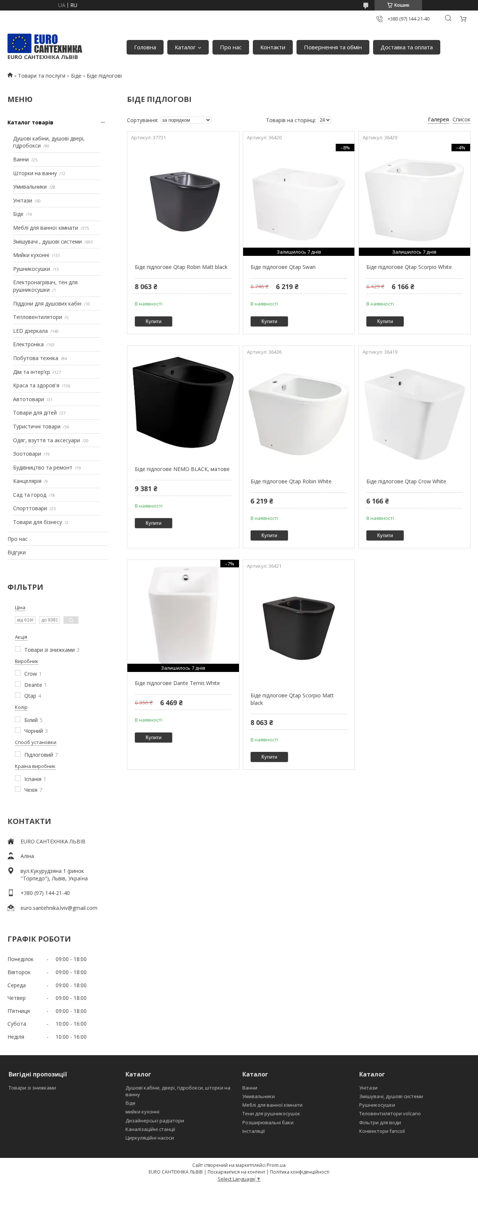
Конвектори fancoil (382, 1131)
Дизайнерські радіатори (154, 1120)
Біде (76, 75)
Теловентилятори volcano (390, 1113)
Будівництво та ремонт (42, 467)
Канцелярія (27, 480)
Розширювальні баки (268, 1122)
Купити (153, 321)
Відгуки (16, 552)
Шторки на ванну (35, 173)
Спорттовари (30, 508)
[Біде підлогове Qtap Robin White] (298, 414)
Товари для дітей (35, 412)
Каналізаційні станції (150, 1129)
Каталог (185, 47)
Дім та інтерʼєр (31, 371)
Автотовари (28, 399)
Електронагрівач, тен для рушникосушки (45, 286)
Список (462, 119)
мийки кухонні (142, 1111)
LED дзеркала (30, 330)
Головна (145, 47)
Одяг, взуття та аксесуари (46, 440)
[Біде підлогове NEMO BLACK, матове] (183, 402)
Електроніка (28, 344)
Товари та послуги (41, 75)
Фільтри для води (380, 1122)
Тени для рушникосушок (271, 1113)
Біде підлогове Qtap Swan (283, 266)
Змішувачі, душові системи (391, 1096)
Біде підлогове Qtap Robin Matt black (181, 266)
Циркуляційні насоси (149, 1137)
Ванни (21, 159)
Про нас (231, 47)
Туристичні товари (36, 426)
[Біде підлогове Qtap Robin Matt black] (183, 200)
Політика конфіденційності (299, 1172)
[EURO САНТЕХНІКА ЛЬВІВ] (44, 43)
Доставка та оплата (407, 47)
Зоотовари (27, 453)
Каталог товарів (30, 122)
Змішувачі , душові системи (47, 241)
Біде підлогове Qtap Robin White (291, 481)
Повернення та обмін (333, 47)
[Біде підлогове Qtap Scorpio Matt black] (298, 628)
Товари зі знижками (32, 1087)
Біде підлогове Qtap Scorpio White (409, 266)
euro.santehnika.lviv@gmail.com (59, 907)
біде (130, 1103)
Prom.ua (276, 1165)
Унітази (22, 200)
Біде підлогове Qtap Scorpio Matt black (292, 699)
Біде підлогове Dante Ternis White (177, 683)
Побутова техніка (35, 358)
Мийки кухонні (31, 254)
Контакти (272, 47)
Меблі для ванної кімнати (45, 227)
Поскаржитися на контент (236, 1172)
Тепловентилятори (37, 316)
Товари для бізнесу (37, 522)
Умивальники (30, 186)
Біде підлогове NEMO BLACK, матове (182, 468)
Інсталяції (253, 1131)
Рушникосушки (31, 268)
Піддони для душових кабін (47, 303)
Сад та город (29, 494)
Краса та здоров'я (36, 385)
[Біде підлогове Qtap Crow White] (414, 414)
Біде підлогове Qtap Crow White (406, 481)
